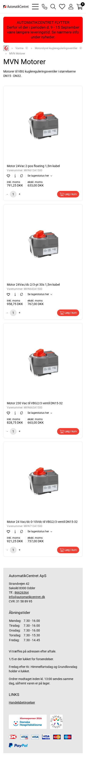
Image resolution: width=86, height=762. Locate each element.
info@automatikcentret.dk (27, 597)
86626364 (22, 592)
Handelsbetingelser (22, 702)
